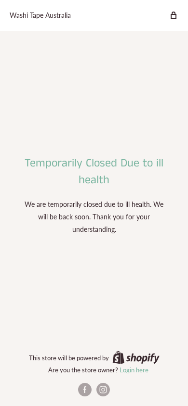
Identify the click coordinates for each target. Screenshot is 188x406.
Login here (134, 370)
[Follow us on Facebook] (85, 389)
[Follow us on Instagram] (103, 389)
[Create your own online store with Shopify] (136, 357)
